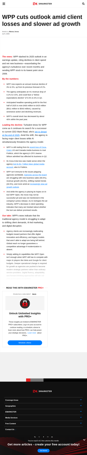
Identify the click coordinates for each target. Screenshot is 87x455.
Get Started (43, 450)
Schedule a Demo (25, 343)
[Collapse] (84, 439)
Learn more (32, 333)
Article (4, 31)
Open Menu (3, 3)
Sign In (34, 294)
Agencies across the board (35, 175)
